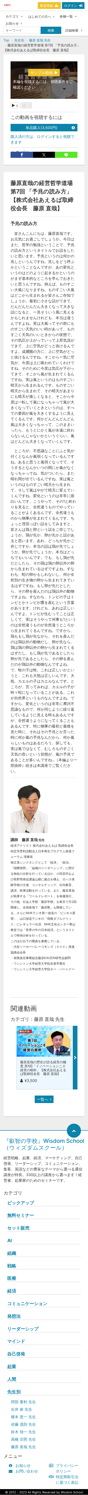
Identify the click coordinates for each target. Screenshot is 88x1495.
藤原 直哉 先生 (40, 40)
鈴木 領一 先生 (23, 1431)
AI (9, 1240)
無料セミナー (20, 1215)
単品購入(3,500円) (41, 127)
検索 (51, 30)
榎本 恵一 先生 (23, 1416)
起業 (11, 1366)
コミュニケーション (27, 1303)
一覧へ (42, 1099)
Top (6, 40)
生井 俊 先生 (21, 1409)
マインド (16, 1341)
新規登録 (46, 5)
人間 (11, 1379)
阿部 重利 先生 (23, 1401)
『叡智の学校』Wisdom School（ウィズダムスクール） (44, 1144)
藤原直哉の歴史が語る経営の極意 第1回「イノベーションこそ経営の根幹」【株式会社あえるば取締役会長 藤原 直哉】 (43, 1068)
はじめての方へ (39, 16)
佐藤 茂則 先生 (23, 1424)
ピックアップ (20, 1203)
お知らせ (12, 23)
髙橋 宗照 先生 (23, 1439)
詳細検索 (72, 30)
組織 (11, 1253)
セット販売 (18, 1228)
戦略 (11, 1266)
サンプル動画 (41, 72)
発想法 (14, 1316)
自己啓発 (16, 1354)
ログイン (70, 5)
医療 (11, 1278)
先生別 (19, 40)
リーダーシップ (22, 1329)
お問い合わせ (26, 1471)
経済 (11, 1291)
